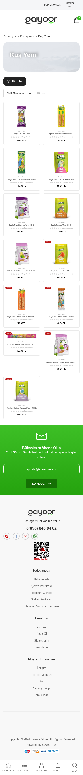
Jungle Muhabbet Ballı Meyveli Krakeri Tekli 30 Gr (25, 344)
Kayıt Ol (41, 633)
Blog (41, 681)
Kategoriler (27, 36)
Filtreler (17, 81)
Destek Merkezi (41, 674)
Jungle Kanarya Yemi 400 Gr (61, 271)
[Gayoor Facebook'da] (16, 536)
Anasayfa (10, 36)
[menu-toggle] (6, 20)
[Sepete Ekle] (22, 126)
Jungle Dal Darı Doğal (22, 134)
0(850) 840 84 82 (41, 528)
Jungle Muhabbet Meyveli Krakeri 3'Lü (22, 180)
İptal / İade (41, 694)
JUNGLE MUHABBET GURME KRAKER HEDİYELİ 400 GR (29, 271)
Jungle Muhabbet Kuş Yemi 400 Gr (22, 225)
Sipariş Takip (41, 688)
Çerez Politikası (41, 586)
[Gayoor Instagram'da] (6, 536)
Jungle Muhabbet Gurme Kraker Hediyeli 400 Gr (64, 362)
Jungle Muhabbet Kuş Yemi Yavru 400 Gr (22, 408)
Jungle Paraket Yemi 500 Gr (61, 225)
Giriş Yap (41, 627)
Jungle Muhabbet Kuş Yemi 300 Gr (61, 180)
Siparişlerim (41, 640)
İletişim (41, 668)
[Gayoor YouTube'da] (25, 536)
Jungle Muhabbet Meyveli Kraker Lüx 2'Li (21, 317)
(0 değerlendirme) (26, 137)
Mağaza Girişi (70, 5)
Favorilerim (42, 647)
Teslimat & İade (41, 592)
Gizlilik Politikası (41, 599)
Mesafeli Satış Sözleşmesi (41, 606)
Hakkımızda (41, 579)
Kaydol (39, 483)
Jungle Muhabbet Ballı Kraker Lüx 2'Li (61, 134)
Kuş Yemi (21, 131)
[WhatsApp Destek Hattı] (34, 536)
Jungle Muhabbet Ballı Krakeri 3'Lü (61, 317)
